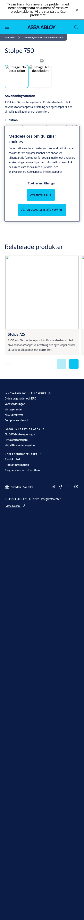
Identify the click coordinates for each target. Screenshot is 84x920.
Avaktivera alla (40, 195)
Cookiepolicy (34, 172)
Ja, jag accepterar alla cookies (42, 209)
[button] (43, 37)
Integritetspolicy (52, 172)
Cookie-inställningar (42, 183)
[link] (13, 37)
